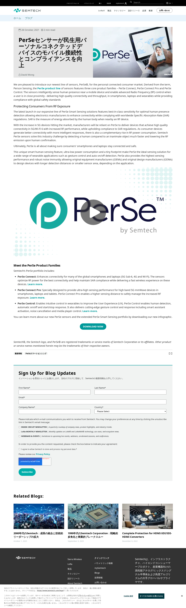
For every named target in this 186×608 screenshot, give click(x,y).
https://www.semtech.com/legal (50, 590)
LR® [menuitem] (101, 10)
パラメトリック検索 (104, 563)
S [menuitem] (120, 3)
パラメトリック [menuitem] (89, 3)
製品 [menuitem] (109, 10)
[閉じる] (182, 596)
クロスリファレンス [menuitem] (73, 3)
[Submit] (131, 2)
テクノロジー (74, 573)
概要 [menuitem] (151, 10)
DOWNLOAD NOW (93, 326)
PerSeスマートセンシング (36, 353)
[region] (93, 596)
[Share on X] (171, 353)
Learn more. (35, 284)
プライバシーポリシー (86, 595)
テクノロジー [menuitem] (120, 10)
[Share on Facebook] (170, 353)
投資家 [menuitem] (109, 3)
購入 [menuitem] (100, 3)
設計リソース (74, 578)
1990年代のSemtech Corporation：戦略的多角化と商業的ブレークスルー (93, 535)
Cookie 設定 (128, 596)
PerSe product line (48, 88)
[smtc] (27, 10)
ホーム (17, 18)
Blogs (97, 572)
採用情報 (99, 577)
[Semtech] (26, 559)
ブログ (29, 18)
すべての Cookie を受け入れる (151, 596)
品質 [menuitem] (144, 10)
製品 (70, 568)
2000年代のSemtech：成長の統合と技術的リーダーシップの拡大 (38, 535)
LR (70, 564)
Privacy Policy (43, 454)
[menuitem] (126, 3)
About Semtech (75, 583)
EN (170, 3)
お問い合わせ (164, 10)
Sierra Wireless (75, 559)
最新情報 (18, 353)
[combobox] (148, 2)
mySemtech (100, 568)
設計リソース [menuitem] (134, 10)
